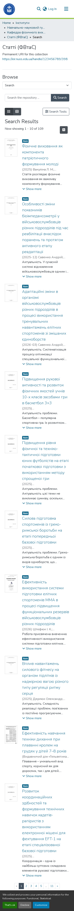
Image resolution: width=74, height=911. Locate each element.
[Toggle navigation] (66, 9)
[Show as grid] (17, 111)
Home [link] (6, 23)
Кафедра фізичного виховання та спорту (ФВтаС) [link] (27, 32)
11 (51, 886)
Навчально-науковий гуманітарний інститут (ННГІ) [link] (27, 27)
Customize (41, 905)
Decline (25, 905)
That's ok (10, 905)
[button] (9, 9)
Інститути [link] (22, 23)
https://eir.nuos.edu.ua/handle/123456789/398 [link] (35, 59)
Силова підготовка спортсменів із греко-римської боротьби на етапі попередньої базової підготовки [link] (42, 530)
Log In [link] (52, 9)
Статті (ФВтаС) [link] (17, 37)
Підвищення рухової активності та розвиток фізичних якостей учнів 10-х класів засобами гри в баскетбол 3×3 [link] (44, 391)
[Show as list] (9, 111)
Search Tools (57, 111)
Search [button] (62, 97)
